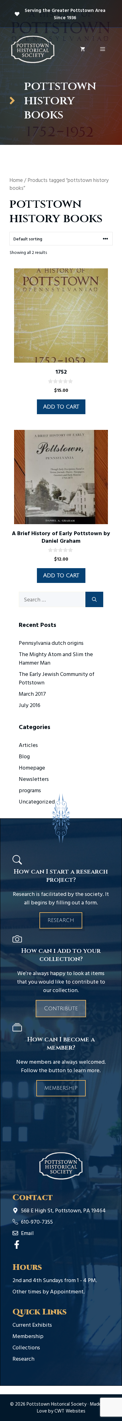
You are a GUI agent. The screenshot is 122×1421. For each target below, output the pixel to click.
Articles (28, 745)
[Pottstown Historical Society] (32, 48)
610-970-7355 (37, 1221)
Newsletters (34, 779)
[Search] (94, 599)
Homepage (32, 767)
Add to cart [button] (61, 406)
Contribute (61, 1008)
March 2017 (32, 693)
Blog (24, 756)
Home (16, 180)
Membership (61, 1088)
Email (27, 1233)
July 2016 (29, 705)
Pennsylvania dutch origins (51, 643)
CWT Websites (69, 1410)
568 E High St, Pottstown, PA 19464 (63, 1210)
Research (61, 920)
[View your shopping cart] (83, 49)
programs (30, 790)
